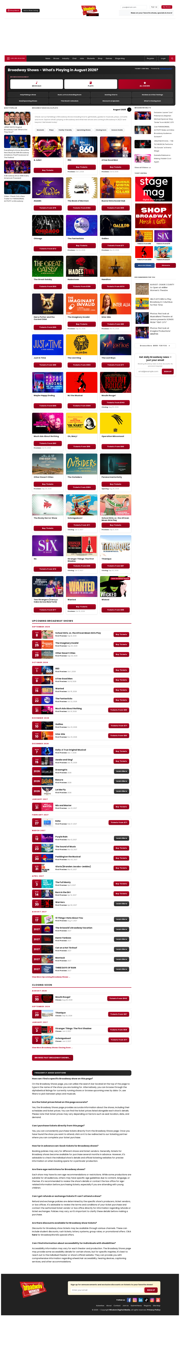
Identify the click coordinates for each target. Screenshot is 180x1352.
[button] (172, 58)
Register (150, 58)
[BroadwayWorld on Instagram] (134, 1300)
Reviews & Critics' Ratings (152, 95)
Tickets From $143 (115, 402)
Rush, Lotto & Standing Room (69, 95)
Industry (65, 58)
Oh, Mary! (72, 436)
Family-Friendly (65, 130)
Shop (100, 58)
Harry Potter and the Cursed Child (44, 318)
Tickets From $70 (47, 569)
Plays (51, 130)
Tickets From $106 (82, 405)
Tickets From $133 (81, 365)
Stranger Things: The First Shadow (81, 560)
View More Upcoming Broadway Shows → (51, 977)
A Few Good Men (110, 160)
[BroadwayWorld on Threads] (152, 1300)
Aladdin (37, 201)
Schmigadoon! (75, 518)
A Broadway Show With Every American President (16, 170)
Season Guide (117, 130)
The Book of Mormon (78, 201)
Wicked (105, 599)
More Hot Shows (144, 265)
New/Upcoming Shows (28, 101)
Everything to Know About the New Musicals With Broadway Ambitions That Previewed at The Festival (16, 147)
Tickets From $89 (47, 365)
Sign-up (154, 7)
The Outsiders (75, 477)
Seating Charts (111, 95)
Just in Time (40, 358)
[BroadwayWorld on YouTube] (158, 1300)
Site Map (156, 1305)
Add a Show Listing (30, 10)
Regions (147, 1305)
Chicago (38, 238)
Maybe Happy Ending (44, 395)
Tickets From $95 (47, 327)
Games (109, 58)
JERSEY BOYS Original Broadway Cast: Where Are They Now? (15, 123)
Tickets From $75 (47, 208)
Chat (74, 58)
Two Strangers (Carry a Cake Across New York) (45, 600)
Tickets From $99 (115, 610)
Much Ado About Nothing (46, 436)
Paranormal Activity (112, 477)
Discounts (166, 265)
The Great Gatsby (43, 279)
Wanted (72, 599)
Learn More (121, 771)
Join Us (126, 1305)
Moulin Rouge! (109, 395)
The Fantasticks (76, 238)
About (108, 1305)
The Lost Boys (108, 358)
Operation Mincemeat (113, 436)
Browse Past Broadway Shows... (52, 1057)
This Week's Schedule (69, 101)
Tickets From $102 (81, 208)
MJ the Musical (75, 395)
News (47, 58)
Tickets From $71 (115, 245)
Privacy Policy (153, 1310)
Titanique (106, 558)
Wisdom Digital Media (119, 1310)
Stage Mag (120, 58)
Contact (117, 1305)
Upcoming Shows (84, 130)
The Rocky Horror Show (45, 518)
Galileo (105, 238)
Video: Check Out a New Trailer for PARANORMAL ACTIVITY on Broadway (14, 192)
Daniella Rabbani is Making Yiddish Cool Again (162, 158)
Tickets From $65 (47, 405)
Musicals (40, 130)
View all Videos (142, 167)
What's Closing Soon (152, 101)
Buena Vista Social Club (113, 201)
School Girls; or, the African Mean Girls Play (115, 519)
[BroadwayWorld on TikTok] (146, 1300)
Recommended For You (145, 277)
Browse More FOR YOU (153, 345)
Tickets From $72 (47, 248)
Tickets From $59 (115, 208)
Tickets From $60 (115, 446)
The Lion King (74, 358)
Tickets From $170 (115, 286)
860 (69, 160)
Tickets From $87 (115, 566)
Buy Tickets (47, 170)
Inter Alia (106, 317)
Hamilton (106, 279)
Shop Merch (14, 10)
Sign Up (151, 1290)
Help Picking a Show (28, 95)
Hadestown (73, 279)
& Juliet (38, 160)
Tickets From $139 (81, 286)
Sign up (168, 371)
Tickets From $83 (115, 324)
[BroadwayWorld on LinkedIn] (140, 1300)
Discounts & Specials (111, 101)
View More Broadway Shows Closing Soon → (52, 1047)
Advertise (100, 1305)
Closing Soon (101, 130)
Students (91, 58)
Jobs (82, 58)
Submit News (136, 1305)
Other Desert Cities (43, 477)
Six (35, 558)
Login (163, 58)
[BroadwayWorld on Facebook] (129, 1300)
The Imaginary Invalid (78, 317)
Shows (56, 58)
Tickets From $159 (82, 487)
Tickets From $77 (47, 610)
